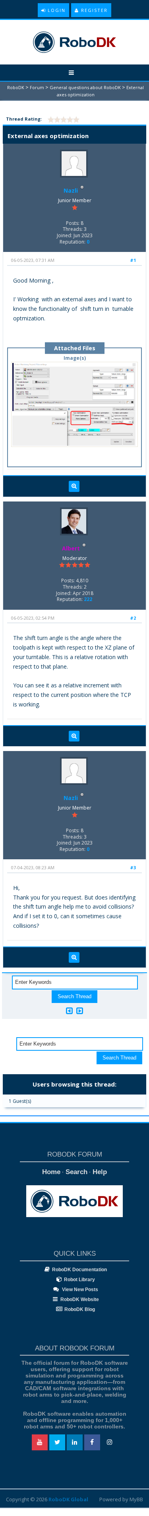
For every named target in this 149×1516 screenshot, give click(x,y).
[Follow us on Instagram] (110, 1442)
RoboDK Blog (79, 1309)
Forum (37, 87)
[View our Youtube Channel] (40, 1442)
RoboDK (15, 87)
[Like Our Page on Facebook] (92, 1442)
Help (100, 1172)
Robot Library (79, 1279)
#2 (133, 618)
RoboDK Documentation (79, 1269)
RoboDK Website (79, 1299)
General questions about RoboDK (85, 87)
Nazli (71, 190)
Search (76, 1172)
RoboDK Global (68, 1499)
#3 (133, 867)
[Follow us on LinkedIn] (75, 1442)
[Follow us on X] (57, 1442)
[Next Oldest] (69, 1010)
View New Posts (79, 1289)
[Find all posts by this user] (74, 486)
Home (51, 1172)
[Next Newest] (79, 1010)
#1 (133, 260)
